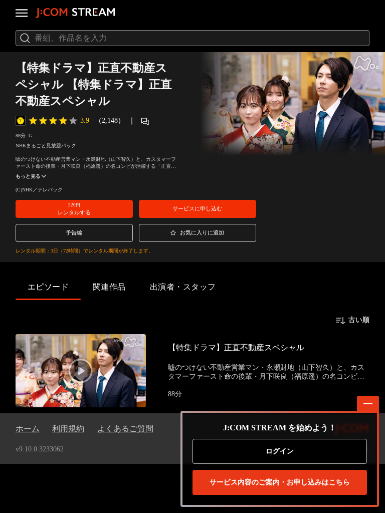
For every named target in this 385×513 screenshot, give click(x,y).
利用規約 (68, 428)
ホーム (28, 428)
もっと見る (28, 176)
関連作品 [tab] (109, 287)
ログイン (280, 451)
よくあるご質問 (125, 428)
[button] (74, 209)
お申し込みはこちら (280, 482)
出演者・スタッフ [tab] (183, 287)
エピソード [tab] (48, 287)
